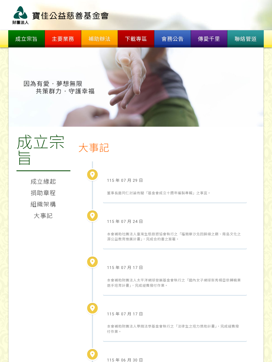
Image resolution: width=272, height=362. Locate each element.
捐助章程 (43, 192)
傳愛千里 (209, 39)
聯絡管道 (246, 39)
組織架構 (43, 204)
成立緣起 (43, 181)
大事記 (43, 215)
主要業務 (63, 39)
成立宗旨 (26, 39)
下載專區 (136, 39)
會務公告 (173, 39)
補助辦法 (99, 39)
